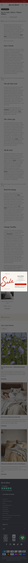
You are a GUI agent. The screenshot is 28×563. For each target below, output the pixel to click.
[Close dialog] (26, 272)
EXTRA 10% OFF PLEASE (20, 284)
